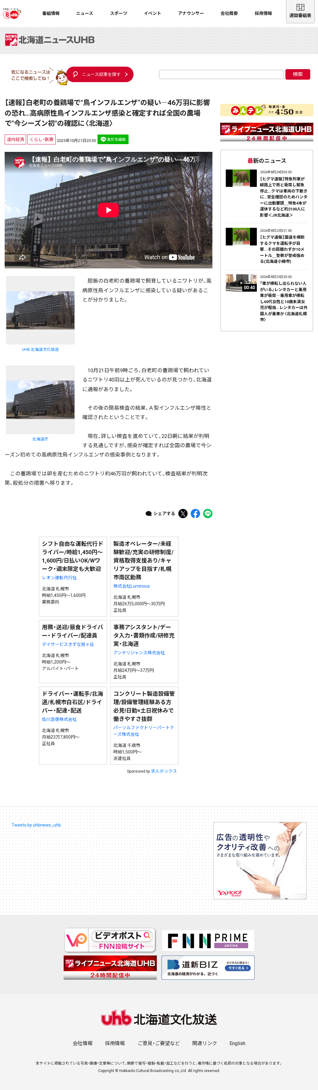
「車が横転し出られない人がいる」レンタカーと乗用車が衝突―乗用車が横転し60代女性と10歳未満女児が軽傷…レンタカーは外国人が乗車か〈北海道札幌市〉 (283, 301)
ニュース (84, 13)
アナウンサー (191, 13)
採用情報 (263, 13)
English (237, 1043)
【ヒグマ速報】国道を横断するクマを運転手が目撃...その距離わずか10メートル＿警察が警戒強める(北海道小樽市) (282, 249)
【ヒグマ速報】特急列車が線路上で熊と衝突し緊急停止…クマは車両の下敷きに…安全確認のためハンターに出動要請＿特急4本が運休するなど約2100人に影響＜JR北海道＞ (283, 197)
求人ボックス (164, 771)
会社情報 (83, 1043)
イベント (152, 13)
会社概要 (229, 13)
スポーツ (118, 13)
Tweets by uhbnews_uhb (36, 825)
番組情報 (51, 13)
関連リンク (204, 1043)
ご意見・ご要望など (159, 1043)
